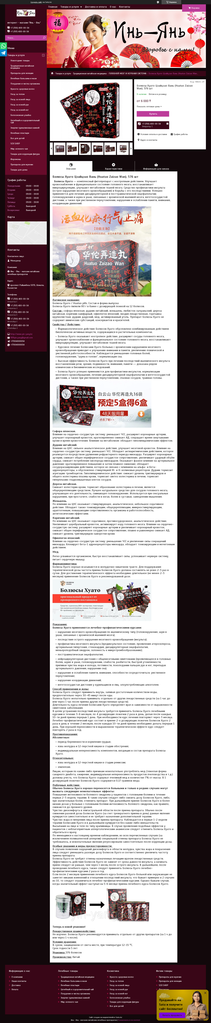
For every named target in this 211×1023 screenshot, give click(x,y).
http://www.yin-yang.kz (21, 334)
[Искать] (44, 38)
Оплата (15, 989)
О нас (113, 6)
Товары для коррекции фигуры (25, 154)
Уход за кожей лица (20, 99)
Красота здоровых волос (23, 89)
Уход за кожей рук (20, 104)
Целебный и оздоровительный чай (25, 121)
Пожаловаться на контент (129, 1020)
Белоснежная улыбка (21, 115)
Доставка (16, 985)
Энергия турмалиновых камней (25, 128)
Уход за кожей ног (20, 110)
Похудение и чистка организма (25, 83)
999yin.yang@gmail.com (22, 337)
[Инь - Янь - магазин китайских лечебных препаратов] (25, 13)
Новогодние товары (20, 60)
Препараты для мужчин (22, 164)
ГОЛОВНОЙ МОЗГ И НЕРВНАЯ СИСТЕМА (127, 73)
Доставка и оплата (96, 6)
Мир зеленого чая (19, 148)
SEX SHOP (15, 143)
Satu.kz (119, 1017)
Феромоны (16, 159)
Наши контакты (19, 981)
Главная (52, 6)
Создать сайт (36, 2)
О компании (17, 977)
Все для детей (17, 138)
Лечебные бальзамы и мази (24, 78)
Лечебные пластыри (20, 133)
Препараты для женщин (22, 73)
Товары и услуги (69, 6)
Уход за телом (18, 94)
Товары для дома (19, 169)
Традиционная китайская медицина (90, 73)
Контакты (124, 6)
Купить (153, 113)
